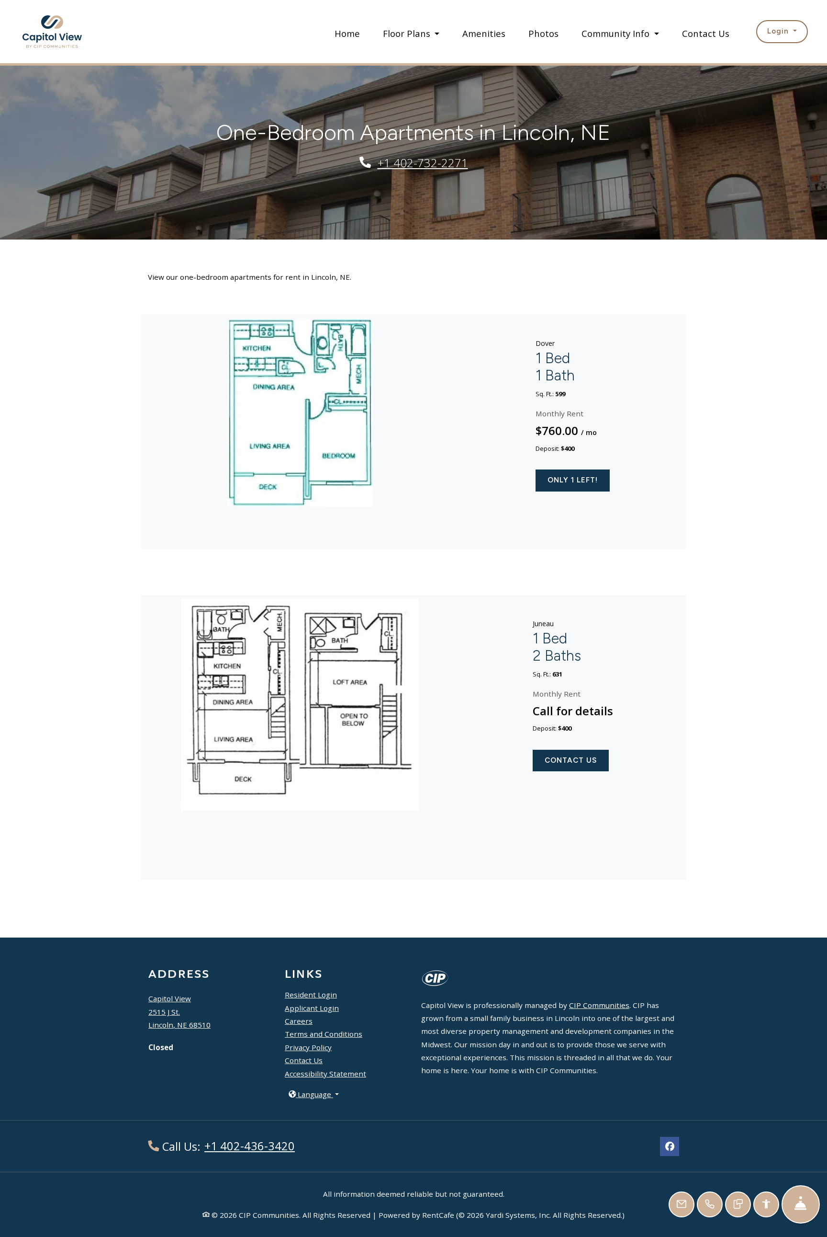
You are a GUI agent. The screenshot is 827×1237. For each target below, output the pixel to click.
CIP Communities (599, 1005)
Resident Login (311, 994)
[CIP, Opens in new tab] (435, 977)
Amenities (483, 33)
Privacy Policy (308, 1047)
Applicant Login (312, 1008)
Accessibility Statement (325, 1073)
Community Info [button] (616, 33)
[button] (781, 31)
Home (347, 33)
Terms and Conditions (323, 1034)
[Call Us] (710, 1204)
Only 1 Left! (573, 480)
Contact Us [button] (571, 760)
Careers (299, 1021)
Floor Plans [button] (408, 33)
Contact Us (705, 33)
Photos (543, 33)
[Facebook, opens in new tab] (669, 1146)
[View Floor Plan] (299, 408)
